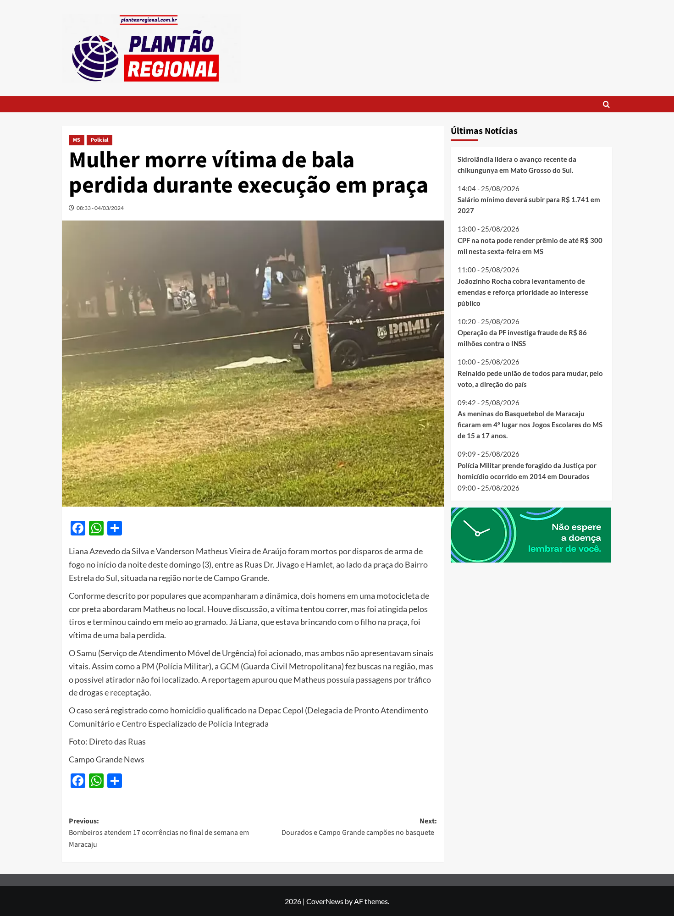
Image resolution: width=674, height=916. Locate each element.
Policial (99, 140)
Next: (359, 827)
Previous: (159, 833)
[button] (606, 104)
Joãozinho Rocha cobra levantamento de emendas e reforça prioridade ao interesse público (523, 292)
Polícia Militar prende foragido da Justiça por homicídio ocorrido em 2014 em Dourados (527, 470)
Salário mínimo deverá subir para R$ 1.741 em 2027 (529, 205)
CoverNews (324, 901)
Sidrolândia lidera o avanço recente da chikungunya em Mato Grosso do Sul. (517, 164)
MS (76, 140)
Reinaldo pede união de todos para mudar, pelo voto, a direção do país (530, 378)
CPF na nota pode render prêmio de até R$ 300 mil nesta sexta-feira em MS (530, 245)
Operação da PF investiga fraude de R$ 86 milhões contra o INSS (522, 338)
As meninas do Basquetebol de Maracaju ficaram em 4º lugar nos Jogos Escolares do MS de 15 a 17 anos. (530, 425)
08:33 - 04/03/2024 (100, 207)
